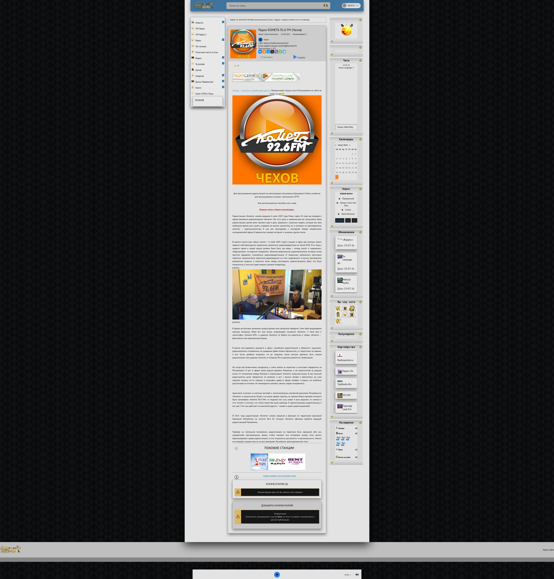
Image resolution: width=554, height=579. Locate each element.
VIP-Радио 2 (200, 34)
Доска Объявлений (204, 81)
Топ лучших (200, 46)
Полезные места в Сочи (206, 52)
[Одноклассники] (264, 51)
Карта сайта (548, 549)
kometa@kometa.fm (287, 45)
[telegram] (345, 317)
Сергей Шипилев (271, 34)
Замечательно (348, 213)
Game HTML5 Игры (204, 93)
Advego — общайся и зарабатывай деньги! (252, 90)
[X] (272, 51)
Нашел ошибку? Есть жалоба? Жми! (279, 476)
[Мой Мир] (268, 51)
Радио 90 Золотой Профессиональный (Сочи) (251, 20)
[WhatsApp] (280, 51)
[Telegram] (284, 51)
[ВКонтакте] (260, 51)
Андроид (199, 76)
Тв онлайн (200, 64)
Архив (198, 70)
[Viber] (276, 51)
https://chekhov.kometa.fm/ (276, 43)
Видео (198, 58)
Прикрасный (348, 198)
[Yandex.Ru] (352, 317)
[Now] (338, 323)
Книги (198, 87)
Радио (277, 20)
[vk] (338, 310)
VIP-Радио (200, 28)
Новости (199, 22)
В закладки (267, 57)
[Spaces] (352, 310)
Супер (348, 209)
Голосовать (339, 220)
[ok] (338, 317)
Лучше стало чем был (347, 204)
